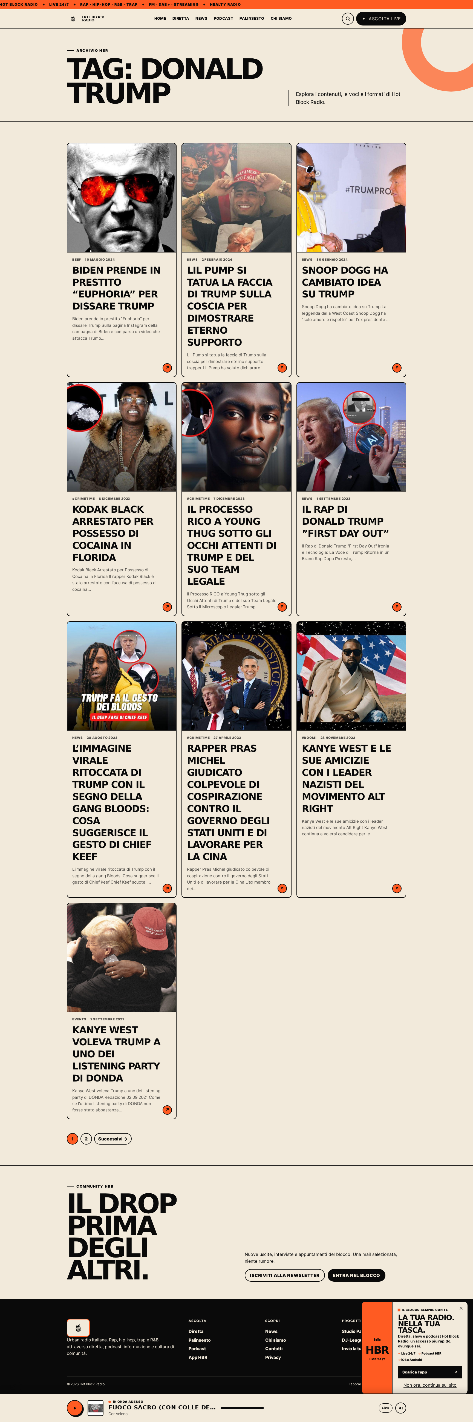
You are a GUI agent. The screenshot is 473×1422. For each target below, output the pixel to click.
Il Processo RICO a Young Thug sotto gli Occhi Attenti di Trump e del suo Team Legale (231, 545)
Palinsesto (252, 18)
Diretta (180, 18)
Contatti (273, 1348)
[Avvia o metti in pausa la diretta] (75, 1408)
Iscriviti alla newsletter (285, 1275)
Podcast (223, 18)
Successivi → (113, 1139)
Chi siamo (281, 18)
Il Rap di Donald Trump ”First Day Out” (345, 521)
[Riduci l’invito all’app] (461, 1308)
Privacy (273, 1357)
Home (160, 18)
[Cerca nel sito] (348, 19)
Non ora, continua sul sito (430, 1384)
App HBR (198, 1357)
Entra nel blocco (356, 1275)
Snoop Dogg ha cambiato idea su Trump (345, 282)
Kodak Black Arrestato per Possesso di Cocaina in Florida (112, 533)
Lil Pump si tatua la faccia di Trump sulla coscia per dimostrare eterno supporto (229, 306)
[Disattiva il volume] (400, 1408)
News (201, 18)
